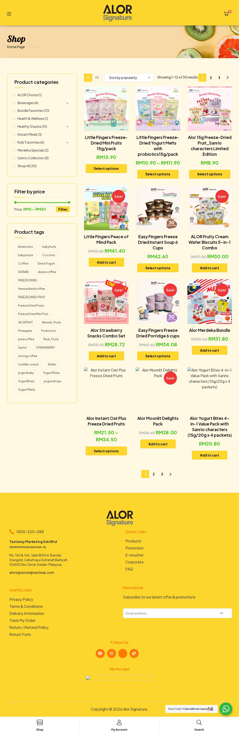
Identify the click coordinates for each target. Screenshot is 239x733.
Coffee (23, 263)
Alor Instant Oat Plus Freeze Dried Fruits (106, 420)
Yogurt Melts (26, 389)
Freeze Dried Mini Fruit (33, 314)
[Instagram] (111, 653)
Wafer (52, 364)
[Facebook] (100, 653)
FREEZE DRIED (27, 280)
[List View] (97, 78)
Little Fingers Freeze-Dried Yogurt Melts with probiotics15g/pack (158, 146)
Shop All (24, 166)
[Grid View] (88, 78)
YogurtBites (26, 381)
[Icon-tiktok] (122, 653)
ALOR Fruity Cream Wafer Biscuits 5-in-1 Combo (210, 242)
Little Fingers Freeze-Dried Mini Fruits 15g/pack (106, 143)
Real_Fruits (51, 339)
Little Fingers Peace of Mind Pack (106, 239)
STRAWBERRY (45, 347)
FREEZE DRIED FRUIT (31, 297)
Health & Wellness (31, 118)
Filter (62, 209)
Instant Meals (27, 134)
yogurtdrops (52, 381)
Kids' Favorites (29, 142)
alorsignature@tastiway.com (31, 572)
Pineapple (25, 331)
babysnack (25, 255)
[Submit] (221, 613)
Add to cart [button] (106, 262)
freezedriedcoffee (31, 288)
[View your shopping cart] (226, 13)
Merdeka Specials (31, 150)
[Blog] (134, 653)
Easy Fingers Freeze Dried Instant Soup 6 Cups (158, 242)
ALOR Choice (28, 95)
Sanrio (22, 347)
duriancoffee (47, 272)
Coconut (48, 255)
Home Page (16, 47)
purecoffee (26, 339)
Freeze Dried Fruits (31, 305)
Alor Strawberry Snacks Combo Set (106, 332)
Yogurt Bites (51, 373)
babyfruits (49, 246)
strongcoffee (27, 356)
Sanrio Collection (31, 158)
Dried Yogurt (46, 263)
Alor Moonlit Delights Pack (158, 420)
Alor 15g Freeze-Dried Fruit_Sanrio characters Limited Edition (210, 146)
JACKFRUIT (25, 322)
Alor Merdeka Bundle (209, 330)
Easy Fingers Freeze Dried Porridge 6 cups (157, 332)
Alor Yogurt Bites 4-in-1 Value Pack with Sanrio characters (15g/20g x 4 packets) (210, 426)
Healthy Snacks (29, 126)
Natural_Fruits (51, 322)
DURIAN (23, 272)
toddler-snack (28, 364)
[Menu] (9, 13)
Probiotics (48, 331)
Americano (25, 246)
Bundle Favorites (30, 110)
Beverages (26, 103)
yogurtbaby (26, 373)
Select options (106, 168)
